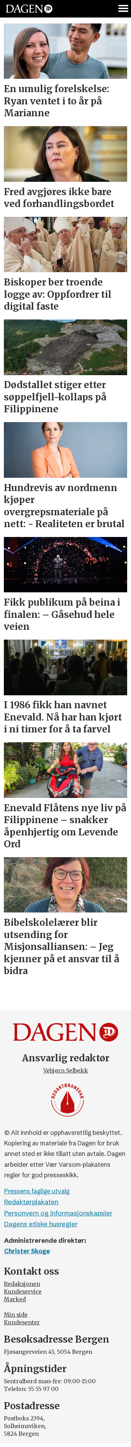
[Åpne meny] (123, 8)
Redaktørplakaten (31, 1202)
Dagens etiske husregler (41, 1224)
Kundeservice (23, 1291)
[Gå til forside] (29, 8)
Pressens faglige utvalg (37, 1191)
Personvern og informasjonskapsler (58, 1213)
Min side (16, 1314)
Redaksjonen (22, 1284)
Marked (15, 1299)
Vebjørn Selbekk (65, 1070)
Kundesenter (22, 1322)
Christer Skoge (27, 1251)
